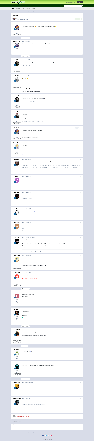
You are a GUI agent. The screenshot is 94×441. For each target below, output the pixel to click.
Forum (13, 8)
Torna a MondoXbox (24, 5)
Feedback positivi (25, 19)
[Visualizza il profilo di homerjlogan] (17, 259)
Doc (17, 59)
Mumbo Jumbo (16, 142)
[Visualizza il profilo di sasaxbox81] (17, 276)
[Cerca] (81, 6)
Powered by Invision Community (47, 439)
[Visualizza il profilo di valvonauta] (17, 226)
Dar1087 (18, 188)
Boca (17, 208)
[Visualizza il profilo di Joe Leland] (17, 313)
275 (17, 152)
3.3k (17, 85)
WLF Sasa (19, 285)
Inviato (26, 41)
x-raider (17, 363)
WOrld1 (17, 237)
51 (17, 301)
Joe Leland (16, 309)
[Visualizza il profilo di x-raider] (17, 366)
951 (17, 358)
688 (17, 69)
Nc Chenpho (19, 87)
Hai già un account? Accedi (71, 2)
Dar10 (16, 176)
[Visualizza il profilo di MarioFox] (17, 115)
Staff (23, 8)
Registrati (79, 2)
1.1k (17, 105)
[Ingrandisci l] (35, 26)
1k (17, 318)
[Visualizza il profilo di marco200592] (17, 333)
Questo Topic (76, 5)
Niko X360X (19, 304)
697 (17, 282)
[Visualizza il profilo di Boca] (17, 212)
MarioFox (17, 111)
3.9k (17, 33)
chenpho (17, 75)
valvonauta (17, 222)
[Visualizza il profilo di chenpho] (17, 79)
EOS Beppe (16, 349)
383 (17, 50)
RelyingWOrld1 (17, 250)
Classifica (33, 8)
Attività (18, 5)
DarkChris (16, 159)
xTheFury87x (18, 34)
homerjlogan (17, 255)
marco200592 (16, 329)
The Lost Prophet (17, 398)
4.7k (17, 372)
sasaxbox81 (17, 272)
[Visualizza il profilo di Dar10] (17, 180)
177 (17, 121)
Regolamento (18, 8)
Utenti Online (28, 8)
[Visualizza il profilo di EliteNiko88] (17, 296)
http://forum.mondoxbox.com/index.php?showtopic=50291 (32, 182)
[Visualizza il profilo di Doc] (17, 63)
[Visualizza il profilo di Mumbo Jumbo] (17, 146)
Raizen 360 (17, 382)
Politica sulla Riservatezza (47, 438)
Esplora (13, 5)
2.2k (17, 265)
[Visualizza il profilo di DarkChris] (17, 163)
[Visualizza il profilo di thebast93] (17, 196)
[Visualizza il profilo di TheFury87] (13, 19)
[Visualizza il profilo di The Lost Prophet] (17, 402)
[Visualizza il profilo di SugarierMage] (17, 45)
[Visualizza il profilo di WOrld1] (17, 241)
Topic (35, 388)
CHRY (19, 172)
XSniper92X (19, 342)
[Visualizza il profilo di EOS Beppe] (17, 353)
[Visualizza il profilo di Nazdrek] (17, 99)
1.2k (17, 246)
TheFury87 (19, 18)
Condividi (71, 18)
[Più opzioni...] (81, 24)
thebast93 (16, 192)
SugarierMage (16, 41)
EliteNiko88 (17, 292)
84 (17, 339)
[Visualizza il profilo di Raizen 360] (17, 386)
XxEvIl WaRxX (18, 204)
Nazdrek (17, 95)
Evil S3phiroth (18, 411)
